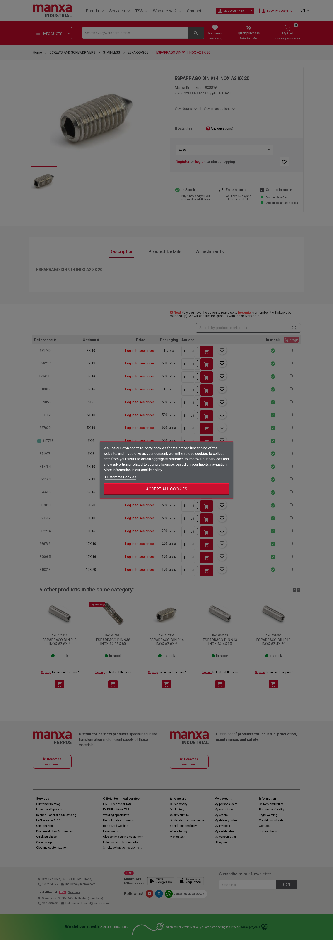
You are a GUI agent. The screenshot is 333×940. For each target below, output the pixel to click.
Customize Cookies (120, 477)
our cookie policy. (149, 470)
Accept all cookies (166, 489)
